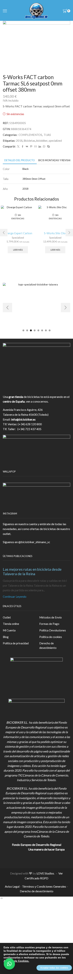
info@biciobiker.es (23, 419)
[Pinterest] (31, 146)
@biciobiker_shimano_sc (34, 542)
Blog (6, 637)
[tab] (19, 160)
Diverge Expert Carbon (18, 233)
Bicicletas (29, 140)
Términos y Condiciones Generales (44, 886)
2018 (19, 140)
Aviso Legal (12, 886)
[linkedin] (40, 146)
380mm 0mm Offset (33, 178)
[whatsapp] (44, 146)
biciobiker (42, 140)
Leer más (18, 250)
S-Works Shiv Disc (55, 233)
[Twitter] (18, 146)
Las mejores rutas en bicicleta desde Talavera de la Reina (32, 571)
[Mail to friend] (35, 146)
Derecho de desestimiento (48, 645)
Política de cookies (50, 637)
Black (25, 168)
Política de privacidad (16, 643)
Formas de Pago (49, 623)
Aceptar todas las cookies (54, 968)
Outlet (7, 617)
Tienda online (11, 623)
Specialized (18, 237)
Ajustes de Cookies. (16, 960)
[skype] (48, 146)
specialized (55, 140)
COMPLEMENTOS (30, 134)
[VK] (27, 146)
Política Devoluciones (52, 630)
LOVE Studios (45, 873)
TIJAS (47, 134)
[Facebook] (22, 146)
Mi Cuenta (9, 630)
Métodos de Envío (50, 617)
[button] (3, 232)
